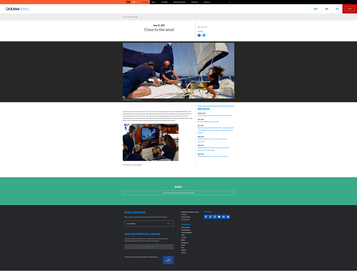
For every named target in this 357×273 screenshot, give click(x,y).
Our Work (164, 2)
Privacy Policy (185, 217)
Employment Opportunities (190, 212)
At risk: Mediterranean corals (208, 122)
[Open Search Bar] (230, 2)
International (185, 227)
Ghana (183, 252)
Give (315, 9)
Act (337, 9)
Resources (194, 2)
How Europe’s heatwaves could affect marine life (215, 115)
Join (326, 9)
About (154, 2)
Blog (127, 17)
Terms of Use (185, 219)
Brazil (183, 245)
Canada (183, 237)
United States (185, 230)
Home (124, 17)
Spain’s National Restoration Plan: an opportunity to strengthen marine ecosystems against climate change (216, 130)
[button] (199, 35)
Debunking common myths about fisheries (213, 156)
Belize (183, 240)
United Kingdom (186, 232)
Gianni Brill (203, 27)
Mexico (183, 250)
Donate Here (149, 247)
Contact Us (207, 2)
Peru (182, 247)
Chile (183, 235)
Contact (183, 214)
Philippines (184, 242)
